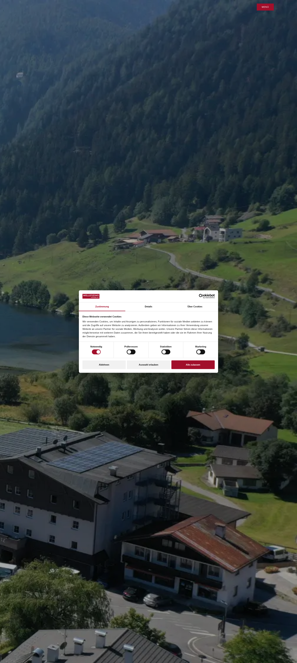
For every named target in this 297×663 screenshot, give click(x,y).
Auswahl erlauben (148, 364)
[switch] (131, 351)
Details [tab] (148, 306)
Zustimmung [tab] (102, 306)
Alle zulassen (193, 364)
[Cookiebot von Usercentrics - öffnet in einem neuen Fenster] (201, 296)
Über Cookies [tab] (194, 306)
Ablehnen (104, 364)
